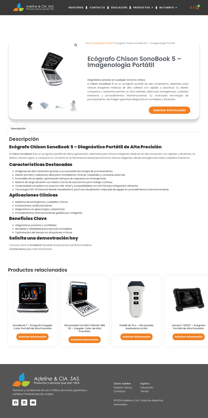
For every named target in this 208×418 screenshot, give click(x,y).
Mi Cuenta (166, 7)
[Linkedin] (24, 402)
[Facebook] (15, 402)
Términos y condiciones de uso (31, 390)
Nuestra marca (123, 387)
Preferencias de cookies (38, 394)
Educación (119, 7)
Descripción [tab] (18, 128)
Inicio (88, 43)
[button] (76, 45)
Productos (141, 7)
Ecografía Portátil (103, 43)
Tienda (144, 391)
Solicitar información (136, 337)
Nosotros (76, 7)
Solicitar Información (169, 110)
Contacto (97, 7)
